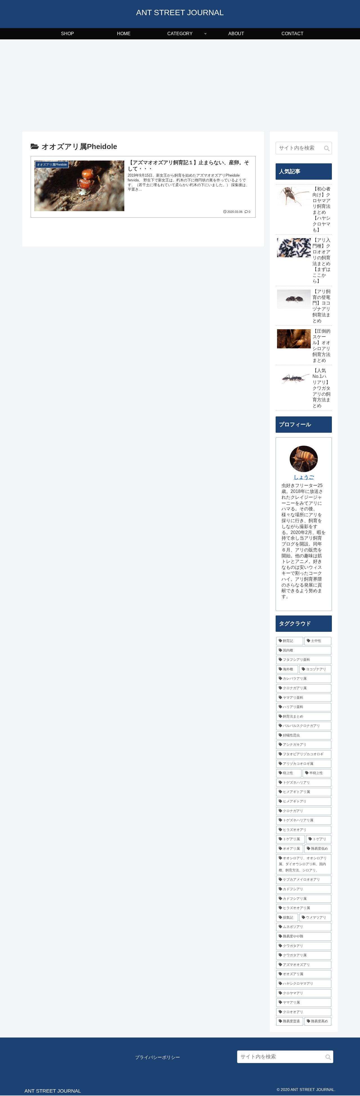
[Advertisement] (180, 85)
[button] (327, 148)
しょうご (304, 477)
